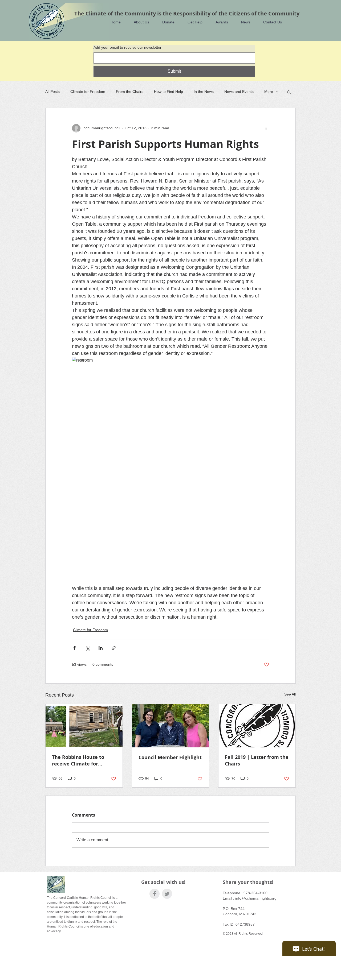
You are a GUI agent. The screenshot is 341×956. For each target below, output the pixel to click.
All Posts (52, 91)
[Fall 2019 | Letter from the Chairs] (256, 725)
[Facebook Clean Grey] (154, 894)
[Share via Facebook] (74, 648)
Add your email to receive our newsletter (127, 47)
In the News (204, 91)
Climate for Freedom (87, 91)
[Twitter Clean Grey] (167, 894)
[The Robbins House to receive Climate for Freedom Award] (84, 725)
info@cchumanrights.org (256, 898)
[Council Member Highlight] (170, 725)
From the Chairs (129, 91)
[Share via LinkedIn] (100, 648)
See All (290, 694)
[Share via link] (113, 648)
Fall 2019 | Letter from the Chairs (257, 760)
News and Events (239, 91)
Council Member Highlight (170, 757)
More (268, 91)
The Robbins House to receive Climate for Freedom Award (78, 760)
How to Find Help (168, 91)
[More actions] (266, 128)
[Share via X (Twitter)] (87, 648)
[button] (139, 22)
